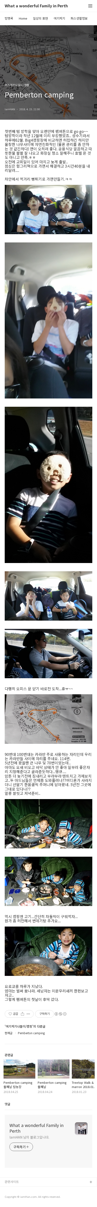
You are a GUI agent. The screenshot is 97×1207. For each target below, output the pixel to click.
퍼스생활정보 (79, 18)
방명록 (9, 18)
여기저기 (59, 18)
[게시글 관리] (28, 1013)
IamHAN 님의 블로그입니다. (29, 1137)
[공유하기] (22, 1013)
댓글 (7, 1104)
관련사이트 (12, 1181)
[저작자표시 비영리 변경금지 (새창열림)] (60, 1014)
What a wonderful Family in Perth (36, 6)
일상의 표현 (40, 18)
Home (23, 18)
